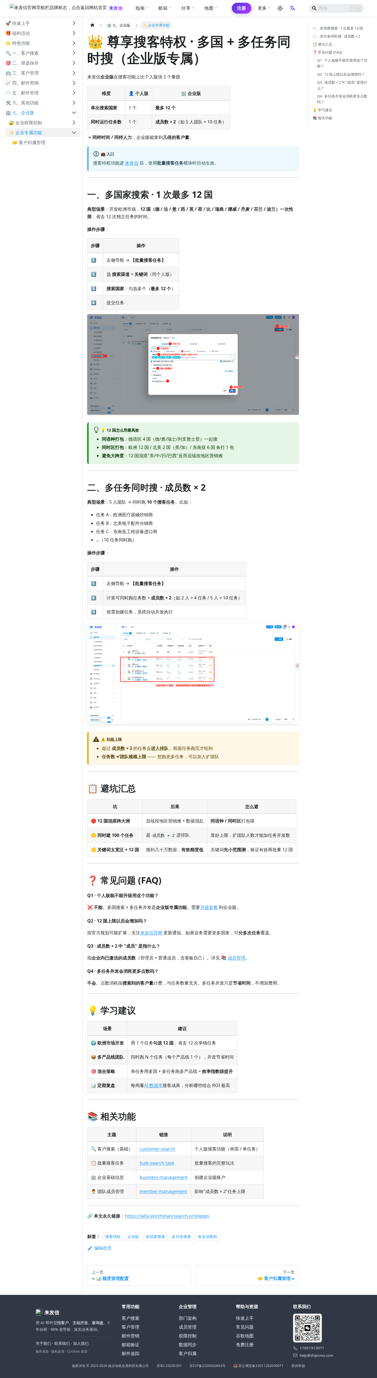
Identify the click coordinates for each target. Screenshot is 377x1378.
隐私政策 (58, 1351)
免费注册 (245, 1345)
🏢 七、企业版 (20, 113)
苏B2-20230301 (169, 1365)
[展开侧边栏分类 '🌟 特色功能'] (74, 43)
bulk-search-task (157, 1163)
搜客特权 (113, 1236)
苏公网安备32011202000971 (260, 1365)
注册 (241, 8)
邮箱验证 (130, 1345)
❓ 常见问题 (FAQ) (327, 52)
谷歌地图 (245, 1336)
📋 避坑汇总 (322, 44)
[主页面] (92, 25)
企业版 (133, 1236)
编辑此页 (103, 1248)
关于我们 (43, 1343)
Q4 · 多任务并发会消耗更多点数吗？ (342, 99)
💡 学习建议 (322, 109)
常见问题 (245, 1327)
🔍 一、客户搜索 (22, 53)
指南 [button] (140, 8)
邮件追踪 (130, 1353)
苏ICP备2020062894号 (207, 1365)
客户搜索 (130, 1318)
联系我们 (62, 1343)
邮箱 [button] (163, 8)
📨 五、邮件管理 (22, 93)
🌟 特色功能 (18, 43)
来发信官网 (151, 933)
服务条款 (42, 1351)
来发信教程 (207, 1236)
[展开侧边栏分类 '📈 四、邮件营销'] (74, 82)
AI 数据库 (153, 1085)
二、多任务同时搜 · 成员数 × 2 (336, 36)
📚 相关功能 (322, 117)
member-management (163, 1191)
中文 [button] (293, 8)
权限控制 (188, 1336)
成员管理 (236, 958)
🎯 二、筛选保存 (22, 63)
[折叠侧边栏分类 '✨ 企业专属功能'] (74, 132)
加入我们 (81, 1343)
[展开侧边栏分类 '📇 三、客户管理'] (74, 72)
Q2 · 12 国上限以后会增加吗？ (341, 74)
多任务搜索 (181, 1236)
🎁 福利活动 (18, 33)
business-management (164, 1177)
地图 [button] (208, 8)
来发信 (131, 163)
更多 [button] (262, 8)
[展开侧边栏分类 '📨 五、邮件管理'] (74, 92)
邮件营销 (130, 1336)
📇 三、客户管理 (22, 73)
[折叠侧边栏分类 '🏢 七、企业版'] (74, 112)
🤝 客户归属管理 (28, 142)
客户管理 (130, 1327)
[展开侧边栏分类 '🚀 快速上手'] (74, 23)
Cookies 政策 (77, 1351)
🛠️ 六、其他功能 (22, 103)
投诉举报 (298, 1365)
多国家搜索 (155, 1236)
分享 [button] (185, 8)
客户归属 (188, 1353)
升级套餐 (209, 907)
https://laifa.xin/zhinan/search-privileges (167, 1216)
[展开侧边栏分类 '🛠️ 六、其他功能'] (74, 102)
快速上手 (245, 1318)
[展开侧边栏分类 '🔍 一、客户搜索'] (74, 53)
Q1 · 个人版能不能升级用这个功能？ (342, 63)
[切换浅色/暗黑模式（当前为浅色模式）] (280, 8)
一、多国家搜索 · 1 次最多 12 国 (338, 28)
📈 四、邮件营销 (22, 83)
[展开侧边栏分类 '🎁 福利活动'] (74, 33)
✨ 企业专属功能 (25, 132)
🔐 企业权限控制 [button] (25, 123)
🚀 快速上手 (18, 23)
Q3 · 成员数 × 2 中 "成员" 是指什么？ (342, 85)
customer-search (157, 1149)
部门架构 (188, 1318)
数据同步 (188, 1345)
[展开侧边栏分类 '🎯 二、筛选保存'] (74, 63)
